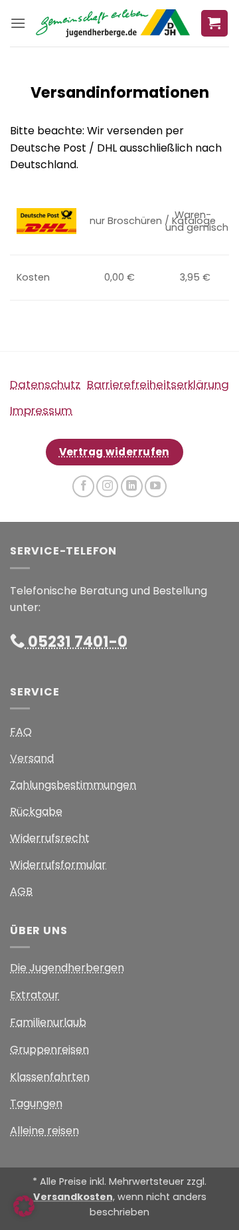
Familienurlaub (48, 1022)
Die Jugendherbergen (67, 967)
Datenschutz (45, 384)
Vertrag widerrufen (114, 452)
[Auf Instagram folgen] (107, 486)
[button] (18, 23)
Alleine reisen (44, 1130)
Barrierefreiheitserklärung (158, 384)
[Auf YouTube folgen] (156, 486)
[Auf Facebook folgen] (83, 486)
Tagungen (36, 1103)
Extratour (34, 995)
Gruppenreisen (49, 1049)
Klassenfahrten (50, 1076)
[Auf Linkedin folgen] (132, 486)
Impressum (41, 410)
